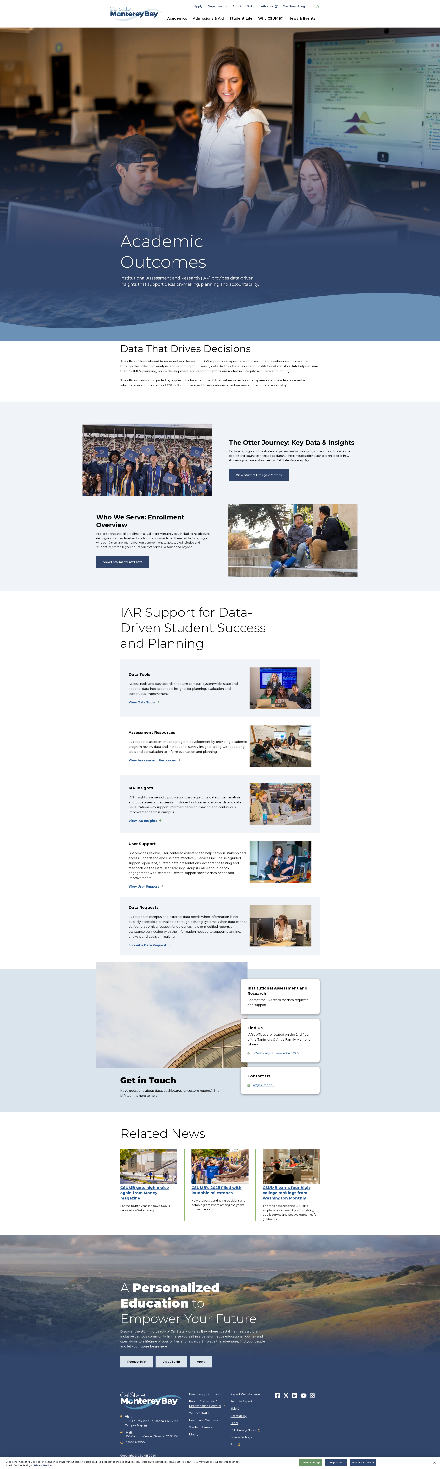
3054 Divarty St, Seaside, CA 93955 (276, 1053)
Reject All (336, 1462)
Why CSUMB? (270, 18)
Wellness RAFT (199, 1413)
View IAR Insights (143, 821)
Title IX (235, 1408)
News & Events (302, 18)
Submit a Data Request (147, 945)
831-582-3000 (135, 1442)
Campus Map (134, 1425)
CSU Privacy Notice (243, 1430)
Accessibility (238, 1416)
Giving (251, 6)
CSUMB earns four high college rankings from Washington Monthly (286, 1193)
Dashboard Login (295, 6)
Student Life (240, 18)
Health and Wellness (203, 1420)
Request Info (136, 1361)
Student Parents (200, 1427)
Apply (198, 6)
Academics (177, 18)
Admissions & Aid (208, 18)
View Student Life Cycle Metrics (259, 475)
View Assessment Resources (152, 760)
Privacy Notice (43, 1465)
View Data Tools (142, 702)
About (237, 6)
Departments (217, 6)
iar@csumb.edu (263, 1085)
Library (193, 1434)
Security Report (241, 1401)
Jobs (233, 1444)
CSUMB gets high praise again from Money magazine (144, 1193)
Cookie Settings (241, 1437)
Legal (234, 1423)
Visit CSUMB (171, 1361)
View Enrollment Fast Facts (122, 562)
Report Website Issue (245, 1394)
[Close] (434, 1462)
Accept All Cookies (363, 1462)
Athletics (267, 6)
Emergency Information (205, 1394)
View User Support (144, 886)
